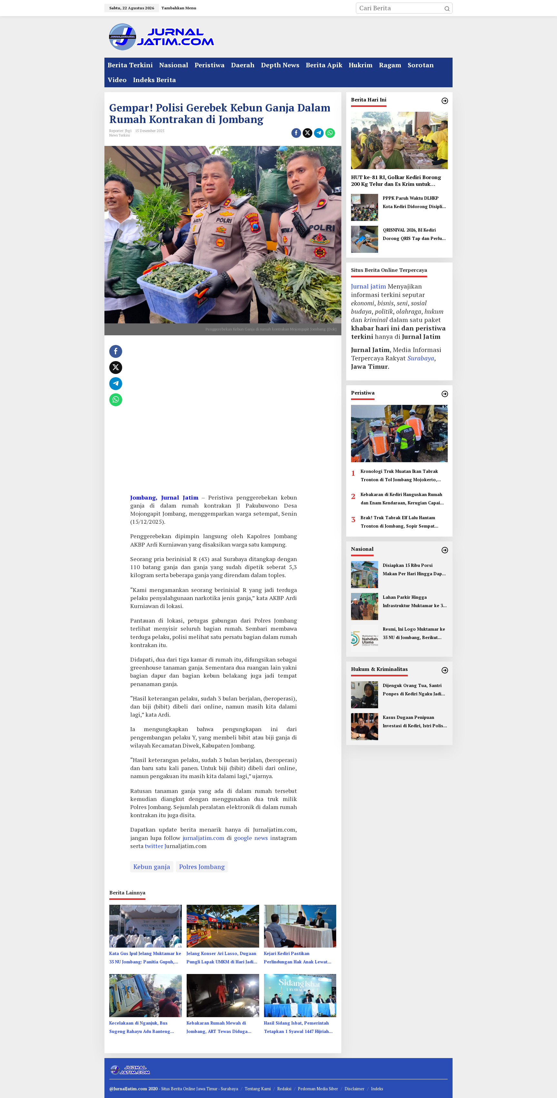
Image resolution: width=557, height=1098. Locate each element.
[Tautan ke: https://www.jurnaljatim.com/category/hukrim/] (445, 670)
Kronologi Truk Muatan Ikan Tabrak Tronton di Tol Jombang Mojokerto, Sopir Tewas (399, 476)
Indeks (377, 1089)
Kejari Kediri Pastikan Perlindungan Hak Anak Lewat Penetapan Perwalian (295, 958)
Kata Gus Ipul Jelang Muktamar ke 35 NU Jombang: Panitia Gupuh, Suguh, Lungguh (145, 958)
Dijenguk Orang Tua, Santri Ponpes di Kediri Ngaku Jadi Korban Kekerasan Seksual (412, 690)
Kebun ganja (151, 866)
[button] (447, 8)
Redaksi (284, 1089)
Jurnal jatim (368, 286)
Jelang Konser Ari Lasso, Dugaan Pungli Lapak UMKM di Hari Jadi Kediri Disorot (221, 958)
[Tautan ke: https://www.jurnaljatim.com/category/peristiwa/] (445, 394)
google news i (253, 838)
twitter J (155, 846)
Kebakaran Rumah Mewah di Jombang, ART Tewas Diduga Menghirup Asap (217, 1028)
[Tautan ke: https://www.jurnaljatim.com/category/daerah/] (445, 101)
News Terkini (119, 135)
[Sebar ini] (296, 133)
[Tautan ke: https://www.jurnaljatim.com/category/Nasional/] (445, 550)
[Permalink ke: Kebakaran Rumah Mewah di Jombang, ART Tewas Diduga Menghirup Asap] (223, 995)
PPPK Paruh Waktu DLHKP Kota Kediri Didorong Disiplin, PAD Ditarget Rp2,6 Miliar (414, 203)
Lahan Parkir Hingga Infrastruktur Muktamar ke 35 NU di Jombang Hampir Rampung (414, 602)
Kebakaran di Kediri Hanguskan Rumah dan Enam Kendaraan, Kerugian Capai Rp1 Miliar (401, 499)
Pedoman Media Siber (318, 1089)
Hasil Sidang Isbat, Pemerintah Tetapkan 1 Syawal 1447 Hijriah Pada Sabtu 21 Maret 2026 (296, 1028)
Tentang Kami (258, 1089)
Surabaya (420, 358)
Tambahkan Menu (178, 7)
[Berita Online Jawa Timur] (160, 36)
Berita (177, 1089)
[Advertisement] (213, 417)
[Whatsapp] (330, 133)
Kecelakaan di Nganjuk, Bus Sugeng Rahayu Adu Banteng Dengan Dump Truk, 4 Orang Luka (140, 1028)
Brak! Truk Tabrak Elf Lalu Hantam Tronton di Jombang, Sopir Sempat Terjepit (398, 522)
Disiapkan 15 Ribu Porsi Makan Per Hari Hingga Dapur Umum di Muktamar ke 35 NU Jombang (414, 570)
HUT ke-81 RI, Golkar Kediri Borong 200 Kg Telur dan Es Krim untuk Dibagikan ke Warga (396, 180)
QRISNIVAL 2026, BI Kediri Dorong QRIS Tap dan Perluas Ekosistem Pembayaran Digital (415, 235)
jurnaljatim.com (204, 838)
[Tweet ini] (307, 133)
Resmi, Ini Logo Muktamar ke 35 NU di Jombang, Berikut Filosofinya (414, 634)
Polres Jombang (202, 866)
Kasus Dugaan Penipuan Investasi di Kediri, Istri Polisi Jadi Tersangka (414, 722)
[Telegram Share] (319, 133)
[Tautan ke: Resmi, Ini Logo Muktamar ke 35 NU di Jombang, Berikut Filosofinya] (364, 637)
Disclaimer (355, 1089)
